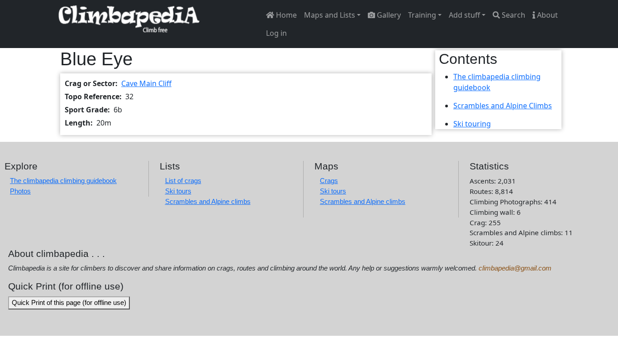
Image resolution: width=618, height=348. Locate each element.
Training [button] (422, 15)
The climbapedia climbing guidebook (63, 180)
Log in (276, 33)
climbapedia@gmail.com (515, 268)
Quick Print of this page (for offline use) (69, 302)
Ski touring (472, 124)
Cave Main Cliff (146, 83)
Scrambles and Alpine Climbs (502, 106)
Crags (329, 180)
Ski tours (178, 191)
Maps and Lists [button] (329, 15)
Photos (20, 191)
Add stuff (464, 15)
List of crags (183, 180)
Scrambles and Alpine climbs (208, 201)
